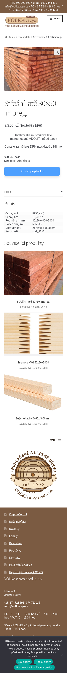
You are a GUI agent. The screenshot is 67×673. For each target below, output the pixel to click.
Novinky (14, 529)
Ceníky (13, 536)
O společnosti (18, 514)
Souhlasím (24, 661)
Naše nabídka (17, 521)
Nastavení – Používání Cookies (34, 667)
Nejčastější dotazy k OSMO (26, 572)
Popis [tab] (8, 191)
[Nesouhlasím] (62, 655)
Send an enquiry (32, 171)
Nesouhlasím (43, 661)
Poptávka (15, 550)
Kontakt (14, 557)
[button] (57, 52)
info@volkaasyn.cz (16, 6)
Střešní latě (24, 37)
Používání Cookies (20, 565)
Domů (12, 37)
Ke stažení (15, 543)
